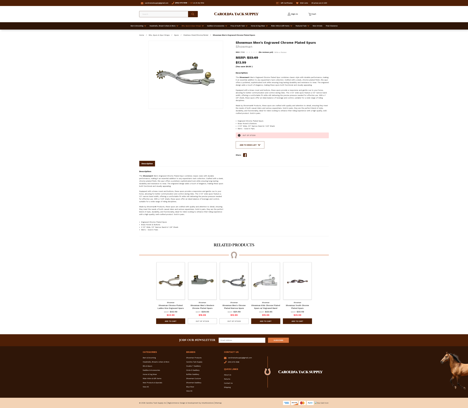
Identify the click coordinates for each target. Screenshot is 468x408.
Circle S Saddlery (193, 370)
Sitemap (218, 403)
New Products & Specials (152, 383)
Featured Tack (301, 26)
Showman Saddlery (193, 383)
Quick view (171, 281)
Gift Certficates (287, 3)
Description (147, 163)
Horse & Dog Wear (258, 26)
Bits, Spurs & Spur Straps (191, 26)
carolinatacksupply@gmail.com (156, 3)
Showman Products (194, 358)
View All (146, 387)
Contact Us (228, 383)
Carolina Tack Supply (194, 362)
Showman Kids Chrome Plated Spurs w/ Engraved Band (265, 306)
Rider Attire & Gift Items (280, 26)
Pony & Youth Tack (237, 26)
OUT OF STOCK (202, 321)
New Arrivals (317, 26)
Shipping (227, 387)
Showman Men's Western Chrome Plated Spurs (202, 306)
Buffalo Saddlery (192, 374)
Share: (238, 155)
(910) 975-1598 (181, 3)
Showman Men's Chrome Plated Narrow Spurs (234, 306)
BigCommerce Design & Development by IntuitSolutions (191, 403)
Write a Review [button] (280, 52)
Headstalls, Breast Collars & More (162, 26)
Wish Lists (304, 3)
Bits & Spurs (147, 366)
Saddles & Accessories (215, 26)
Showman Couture (193, 378)
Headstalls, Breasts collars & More (156, 362)
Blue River (190, 387)
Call (191, 3)
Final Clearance (332, 26)
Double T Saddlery (193, 366)
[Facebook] (245, 155)
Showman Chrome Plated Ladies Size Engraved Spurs (171, 306)
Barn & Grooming (137, 26)
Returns (227, 379)
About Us (227, 375)
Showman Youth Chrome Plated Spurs (297, 306)
